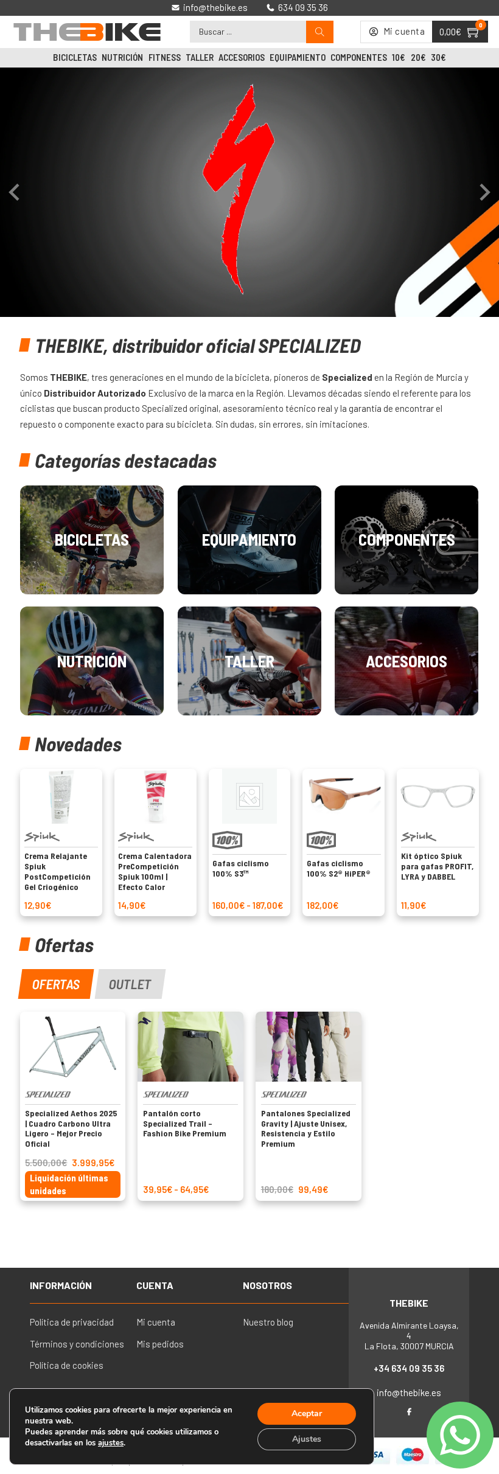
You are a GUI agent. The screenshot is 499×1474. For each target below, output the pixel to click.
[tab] (56, 984)
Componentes (358, 57)
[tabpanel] (249, 1106)
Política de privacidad (72, 1321)
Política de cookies (66, 1365)
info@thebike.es (409, 1392)
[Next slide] (484, 192)
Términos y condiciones (77, 1343)
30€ (438, 57)
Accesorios (241, 57)
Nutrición (122, 57)
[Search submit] (319, 32)
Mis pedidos (160, 1343)
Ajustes (306, 1439)
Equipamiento (298, 57)
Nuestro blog (268, 1321)
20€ (418, 57)
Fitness (164, 57)
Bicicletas (75, 57)
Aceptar (306, 1413)
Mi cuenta (155, 1321)
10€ (398, 57)
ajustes (111, 1442)
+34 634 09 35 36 (409, 1368)
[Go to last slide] (15, 192)
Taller (200, 57)
